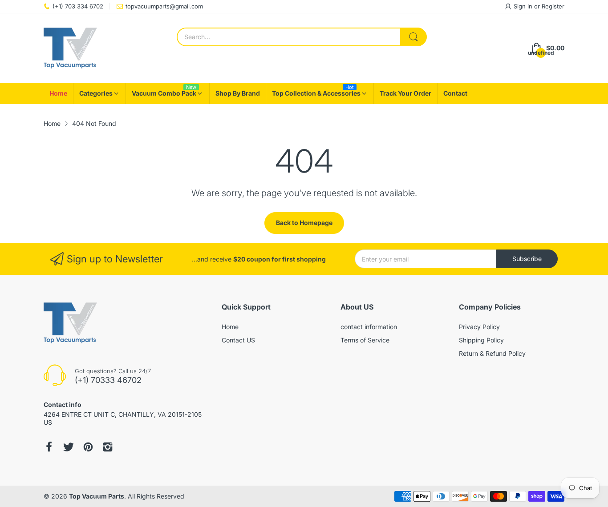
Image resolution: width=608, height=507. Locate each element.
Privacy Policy (479, 326)
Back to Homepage (304, 222)
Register (553, 6)
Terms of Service (364, 340)
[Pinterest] (88, 447)
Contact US (238, 340)
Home (230, 326)
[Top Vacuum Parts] (70, 48)
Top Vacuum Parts (96, 496)
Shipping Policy (481, 340)
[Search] (413, 37)
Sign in (524, 6)
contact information (368, 326)
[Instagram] (107, 447)
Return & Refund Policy (492, 353)
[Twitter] (68, 447)
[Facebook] (49, 447)
